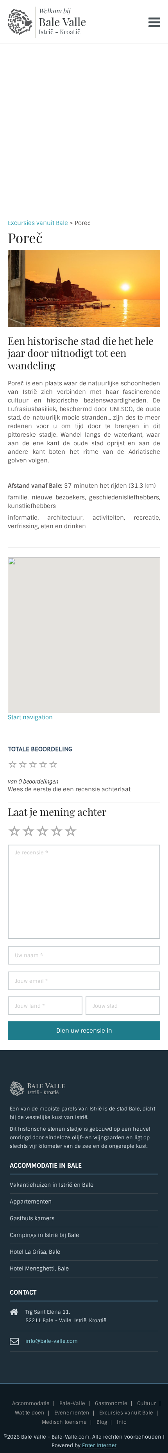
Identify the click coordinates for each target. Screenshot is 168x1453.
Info (122, 1422)
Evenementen (71, 1413)
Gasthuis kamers (32, 1218)
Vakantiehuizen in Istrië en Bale (51, 1185)
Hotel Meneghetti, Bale (39, 1268)
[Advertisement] (84, 131)
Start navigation (30, 717)
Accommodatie (31, 1403)
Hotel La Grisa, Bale (35, 1252)
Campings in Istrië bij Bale (44, 1235)
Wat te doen (30, 1413)
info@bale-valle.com (51, 1341)
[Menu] (154, 22)
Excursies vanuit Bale (38, 223)
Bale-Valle (72, 1403)
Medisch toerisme (64, 1422)
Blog (102, 1422)
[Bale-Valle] (20, 22)
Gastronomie (111, 1403)
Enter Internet (99, 1445)
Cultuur (146, 1403)
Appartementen (31, 1201)
